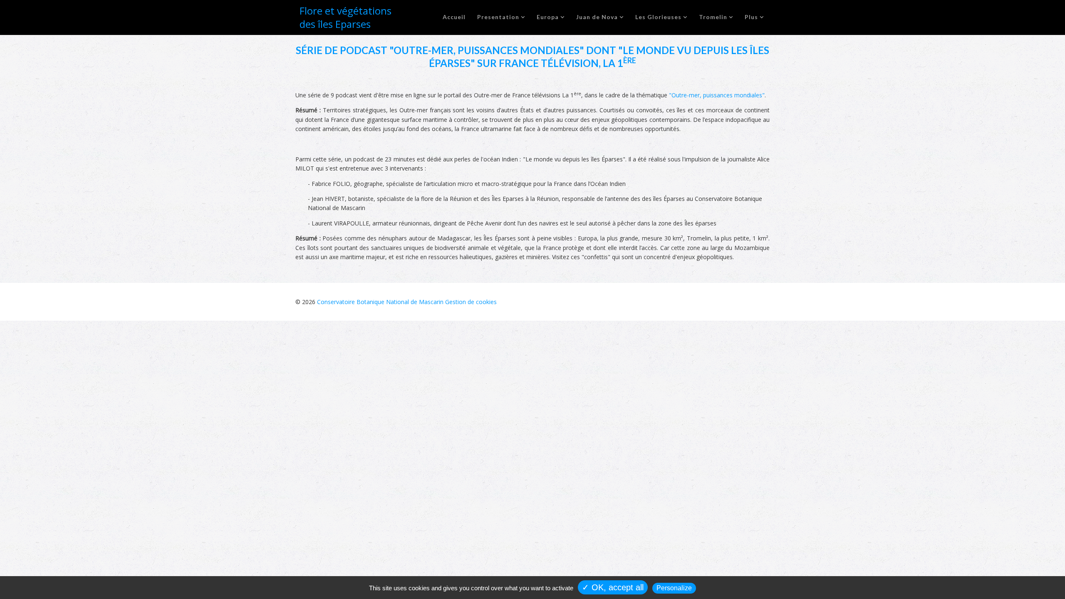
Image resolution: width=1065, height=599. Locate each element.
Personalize (674, 588)
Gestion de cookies (471, 302)
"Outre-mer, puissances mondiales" (717, 95)
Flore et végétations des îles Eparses (345, 17)
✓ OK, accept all (613, 587)
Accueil (454, 16)
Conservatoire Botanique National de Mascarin (381, 302)
